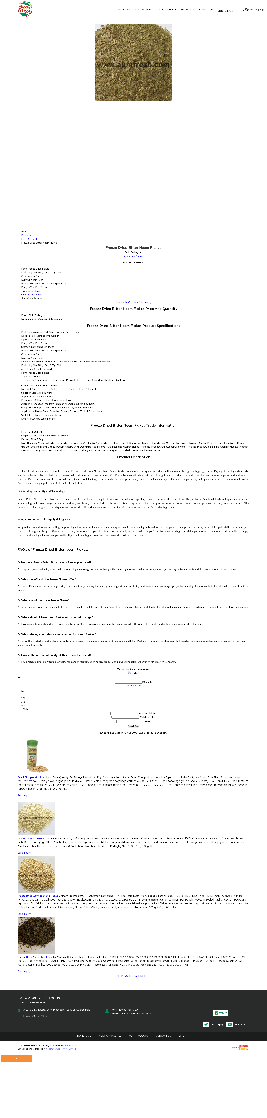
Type (24, 376)
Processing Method (31, 400)
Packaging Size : (42, 788)
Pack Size (26, 350)
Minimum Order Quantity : (58, 777)
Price (24, 315)
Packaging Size (29, 365)
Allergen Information (32, 403)
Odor (24, 385)
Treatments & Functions (34, 380)
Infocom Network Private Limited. (60, 1049)
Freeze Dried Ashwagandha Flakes (38, 895)
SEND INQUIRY (125, 976)
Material (25, 357)
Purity (24, 343)
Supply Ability (28, 435)
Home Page (124, 9)
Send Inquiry (145, 302)
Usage (24, 407)
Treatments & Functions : (193, 785)
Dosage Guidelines (31, 361)
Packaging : (104, 781)
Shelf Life (26, 415)
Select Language (255, 9)
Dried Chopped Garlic (30, 777)
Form (24, 372)
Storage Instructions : (91, 777)
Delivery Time (28, 439)
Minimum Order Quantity (34, 318)
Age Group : (172, 781)
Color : (52, 781)
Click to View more (31, 294)
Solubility (26, 392)
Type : (176, 777)
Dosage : (108, 785)
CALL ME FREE (142, 976)
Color (24, 354)
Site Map (184, 1035)
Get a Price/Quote (133, 255)
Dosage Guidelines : (133, 842)
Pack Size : (224, 838)
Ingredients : (120, 777)
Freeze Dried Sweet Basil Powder (37, 957)
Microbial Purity (29, 389)
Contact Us (206, 9)
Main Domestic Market (33, 443)
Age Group (27, 369)
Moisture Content (30, 418)
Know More (188, 9)
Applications (27, 411)
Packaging (26, 332)
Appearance (27, 396)
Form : (148, 777)
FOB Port (26, 431)
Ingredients (27, 339)
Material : (61, 785)
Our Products (167, 9)
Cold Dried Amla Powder (32, 838)
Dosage (25, 335)
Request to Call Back (126, 302)
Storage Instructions (32, 346)
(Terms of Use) (69, 1045)
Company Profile (145, 9)
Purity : (197, 777)
